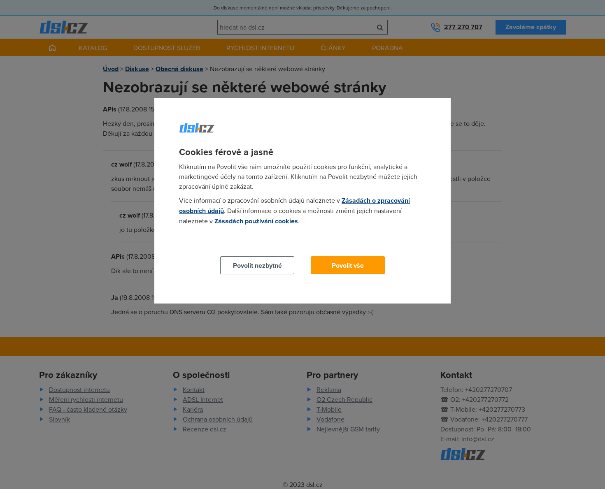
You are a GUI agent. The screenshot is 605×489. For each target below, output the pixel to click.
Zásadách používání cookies (256, 221)
